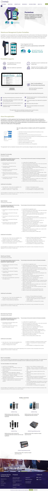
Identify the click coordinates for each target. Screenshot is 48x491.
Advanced (35, 489)
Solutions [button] (3, 4)
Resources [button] (24, 4)
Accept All (31, 489)
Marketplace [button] (17, 4)
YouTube (39, 479)
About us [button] (40, 4)
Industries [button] (10, 4)
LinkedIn (39, 477)
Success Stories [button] (32, 4)
